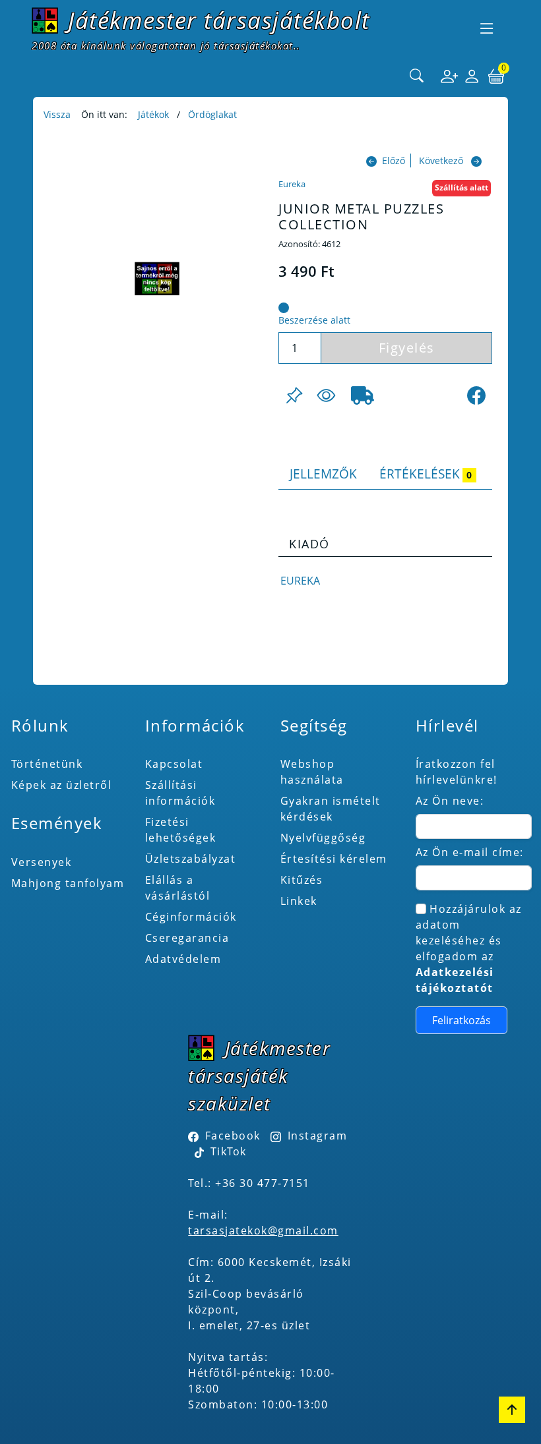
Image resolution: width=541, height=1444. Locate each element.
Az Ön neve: (450, 801)
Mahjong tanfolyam (68, 883)
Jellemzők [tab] (323, 473)
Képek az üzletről (61, 785)
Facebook (233, 1135)
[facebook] (476, 395)
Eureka (291, 184)
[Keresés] (417, 76)
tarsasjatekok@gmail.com (263, 1230)
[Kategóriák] (486, 28)
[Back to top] (512, 1410)
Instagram (317, 1135)
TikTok (227, 1151)
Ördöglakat (212, 114)
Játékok (153, 114)
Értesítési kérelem (333, 859)
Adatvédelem (183, 959)
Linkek (298, 901)
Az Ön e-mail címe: (470, 852)
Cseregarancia (187, 938)
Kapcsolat (174, 764)
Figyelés (407, 348)
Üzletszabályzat (190, 859)
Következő (441, 160)
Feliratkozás (461, 1020)
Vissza (57, 114)
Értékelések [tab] (425, 473)
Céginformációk (191, 917)
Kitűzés (301, 880)
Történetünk (47, 764)
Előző (393, 160)
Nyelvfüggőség (323, 837)
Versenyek (41, 862)
